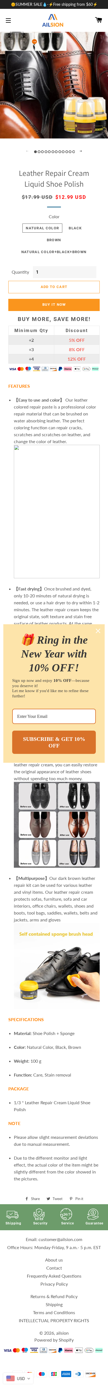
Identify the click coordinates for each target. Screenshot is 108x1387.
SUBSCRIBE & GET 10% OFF (54, 742)
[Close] (98, 631)
